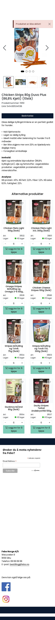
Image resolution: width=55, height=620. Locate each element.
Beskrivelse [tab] (27, 115)
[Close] (49, 24)
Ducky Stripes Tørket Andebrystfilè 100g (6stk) (41, 408)
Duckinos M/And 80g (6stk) (14, 408)
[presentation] (5, 48)
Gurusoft (27, 615)
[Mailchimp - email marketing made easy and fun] (35, 470)
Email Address (9, 461)
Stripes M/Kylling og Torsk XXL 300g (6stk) (41, 348)
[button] (22, 71)
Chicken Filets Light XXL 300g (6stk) (41, 229)
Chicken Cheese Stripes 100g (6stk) (41, 289)
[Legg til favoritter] (22, 203)
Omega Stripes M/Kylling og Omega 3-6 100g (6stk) (14, 289)
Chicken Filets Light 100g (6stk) (13, 229)
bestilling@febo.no (19, 564)
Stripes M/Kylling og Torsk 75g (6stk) (14, 348)
